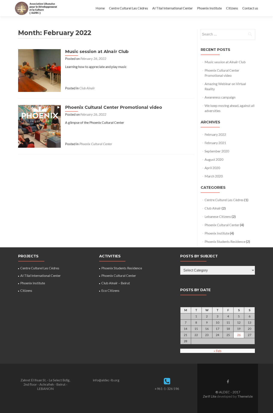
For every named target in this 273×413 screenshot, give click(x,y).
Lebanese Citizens (218, 216)
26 (239, 335)
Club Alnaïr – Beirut (115, 283)
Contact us (250, 8)
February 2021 (215, 143)
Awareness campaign (220, 97)
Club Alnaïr (87, 88)
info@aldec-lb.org (106, 380)
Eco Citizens (110, 290)
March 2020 (214, 176)
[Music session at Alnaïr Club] (39, 70)
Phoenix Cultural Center (95, 144)
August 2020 (214, 159)
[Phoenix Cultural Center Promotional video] (39, 126)
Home (100, 8)
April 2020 (212, 168)
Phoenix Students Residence (225, 241)
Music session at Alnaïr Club (97, 51)
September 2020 (217, 151)
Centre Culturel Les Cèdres (128, 8)
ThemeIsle (245, 396)
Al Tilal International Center (172, 8)
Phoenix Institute (209, 8)
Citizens (232, 8)
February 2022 (215, 134)
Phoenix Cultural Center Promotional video (113, 107)
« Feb (217, 351)
